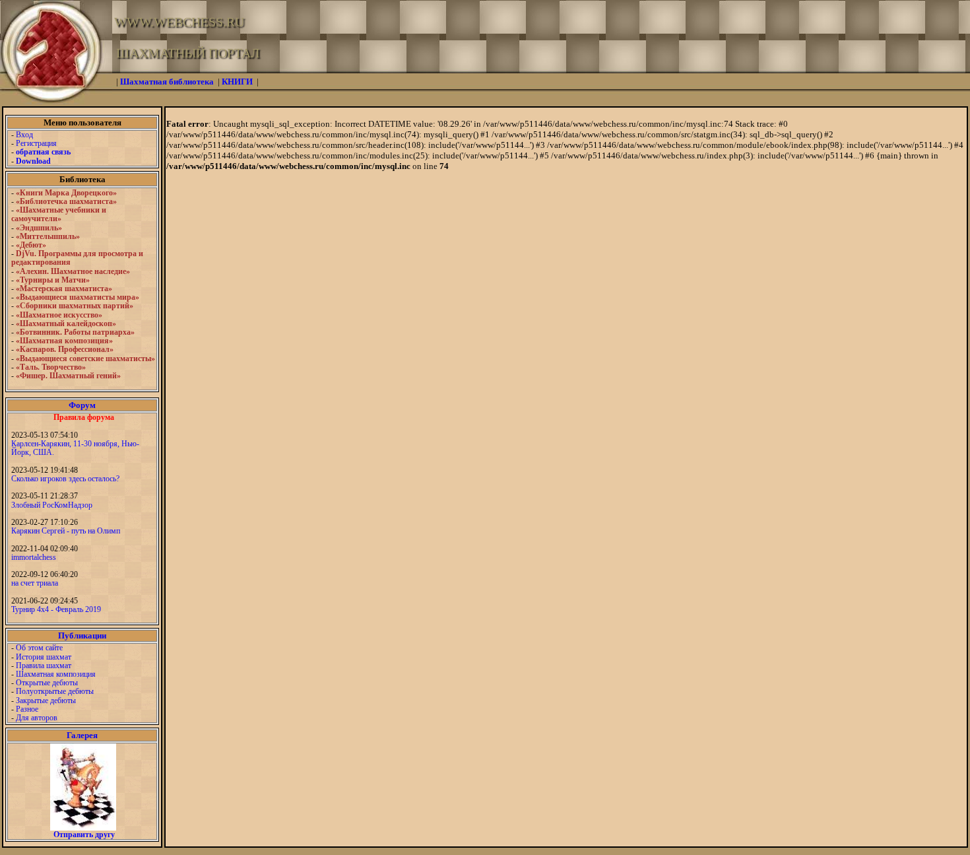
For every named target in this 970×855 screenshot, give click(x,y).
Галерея (82, 735)
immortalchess (33, 557)
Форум (82, 405)
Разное (27, 709)
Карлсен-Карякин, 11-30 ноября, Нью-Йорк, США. (75, 448)
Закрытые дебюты (46, 700)
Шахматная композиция (56, 674)
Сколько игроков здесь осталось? (65, 478)
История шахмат (43, 657)
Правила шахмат (43, 665)
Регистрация (36, 143)
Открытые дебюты (47, 682)
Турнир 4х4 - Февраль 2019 (56, 609)
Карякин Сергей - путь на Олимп (65, 530)
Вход (24, 134)
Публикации (82, 635)
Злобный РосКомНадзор (51, 505)
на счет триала (34, 583)
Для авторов (36, 717)
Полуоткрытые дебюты (55, 691)
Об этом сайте (39, 647)
